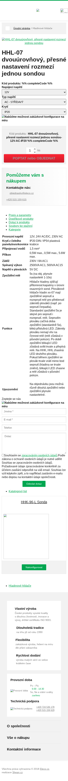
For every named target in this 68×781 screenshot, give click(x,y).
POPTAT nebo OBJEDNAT (34, 158)
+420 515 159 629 (45, 710)
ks (38, 150)
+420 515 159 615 (16, 199)
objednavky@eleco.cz (22, 193)
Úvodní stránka (21, 28)
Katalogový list (18, 491)
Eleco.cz (44, 768)
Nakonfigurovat (34, 567)
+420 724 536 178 (45, 707)
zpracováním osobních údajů (39, 455)
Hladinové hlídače (20, 585)
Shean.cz (17, 772)
